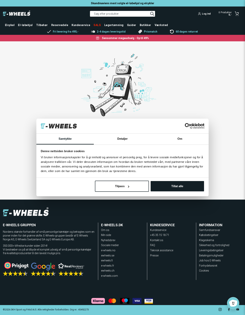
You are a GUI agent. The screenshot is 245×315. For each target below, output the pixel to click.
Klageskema (206, 240)
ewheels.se (107, 255)
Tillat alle (177, 186)
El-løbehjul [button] (25, 25)
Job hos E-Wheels (210, 260)
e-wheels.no (108, 250)
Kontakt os (156, 240)
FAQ (152, 245)
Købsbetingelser (208, 235)
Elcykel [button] (10, 25)
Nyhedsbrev (108, 240)
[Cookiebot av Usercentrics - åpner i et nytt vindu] (187, 126)
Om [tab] (179, 138)
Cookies (204, 270)
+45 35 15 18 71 (159, 235)
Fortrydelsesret (208, 265)
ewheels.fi (107, 260)
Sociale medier (110, 245)
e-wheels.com (109, 275)
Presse (154, 255)
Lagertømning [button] (114, 25)
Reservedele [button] (59, 25)
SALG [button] (97, 25)
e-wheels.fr (107, 265)
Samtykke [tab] (65, 138)
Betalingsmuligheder (211, 255)
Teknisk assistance (161, 250)
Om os (105, 230)
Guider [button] (131, 25)
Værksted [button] (161, 25)
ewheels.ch (107, 270)
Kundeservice (158, 230)
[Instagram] (220, 310)
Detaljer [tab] (122, 138)
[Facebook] (229, 310)
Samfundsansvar (209, 230)
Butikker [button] (145, 25)
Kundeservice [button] (81, 25)
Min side (106, 235)
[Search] (152, 14)
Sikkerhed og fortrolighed (214, 245)
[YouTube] (237, 310)
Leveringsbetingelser (211, 250)
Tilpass (120, 186)
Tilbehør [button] (42, 25)
